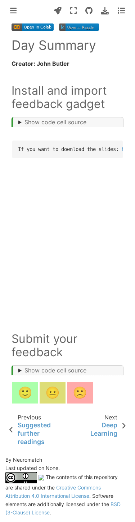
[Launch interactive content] (58, 10)
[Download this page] (105, 10)
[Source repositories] (89, 10)
